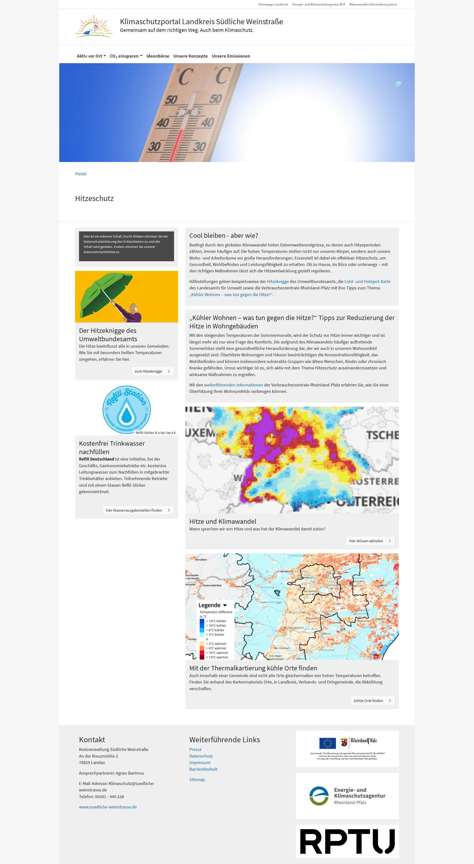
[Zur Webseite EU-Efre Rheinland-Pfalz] (347, 749)
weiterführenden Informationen (233, 385)
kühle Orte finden (369, 700)
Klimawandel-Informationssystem (373, 4)
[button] (91, 54)
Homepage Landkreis (273, 4)
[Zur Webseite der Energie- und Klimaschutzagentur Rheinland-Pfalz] (347, 796)
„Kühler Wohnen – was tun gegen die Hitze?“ (231, 294)
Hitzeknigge (278, 281)
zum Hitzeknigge (149, 371)
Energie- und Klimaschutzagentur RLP (318, 4)
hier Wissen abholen (366, 540)
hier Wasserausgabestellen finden (134, 510)
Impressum (200, 762)
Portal (80, 174)
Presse (195, 749)
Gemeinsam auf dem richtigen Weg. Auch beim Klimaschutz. (187, 29)
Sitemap (197, 779)
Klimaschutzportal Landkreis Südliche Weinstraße (201, 21)
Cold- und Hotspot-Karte (367, 281)
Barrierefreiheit (203, 769)
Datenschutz (201, 756)
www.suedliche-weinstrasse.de (108, 807)
